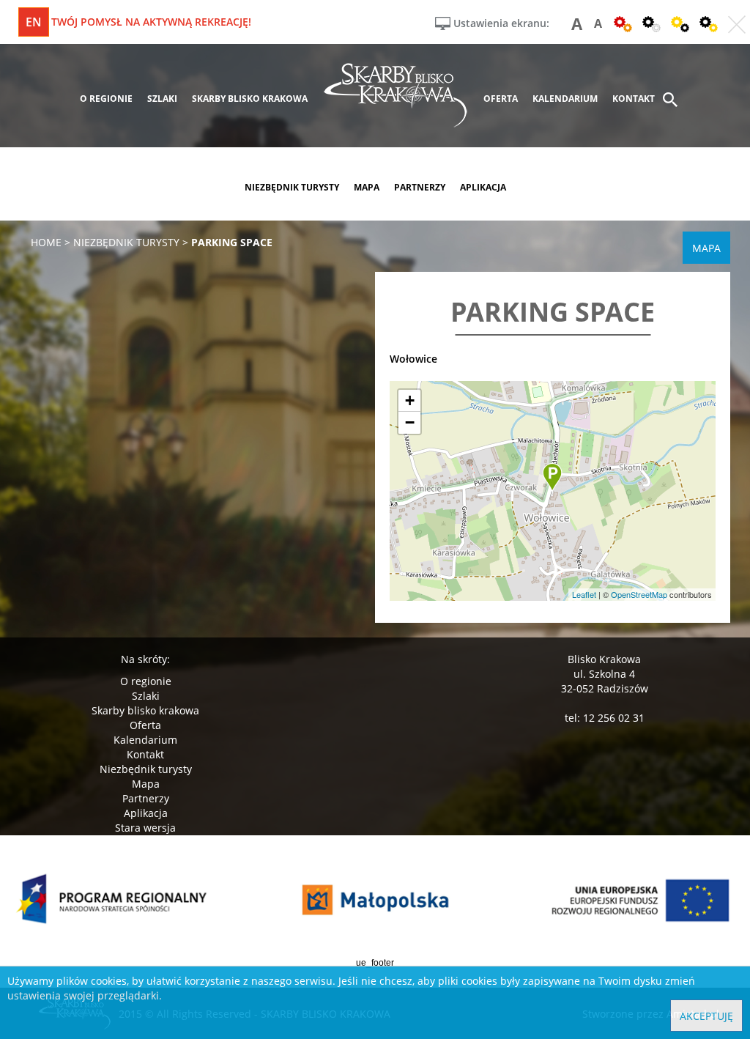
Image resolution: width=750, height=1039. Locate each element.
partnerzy (419, 187)
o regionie (106, 98)
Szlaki (146, 696)
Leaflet (584, 594)
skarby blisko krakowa (250, 98)
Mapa (146, 784)
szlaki (162, 98)
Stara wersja (145, 828)
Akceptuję (706, 1016)
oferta (500, 98)
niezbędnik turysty (292, 187)
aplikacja (483, 187)
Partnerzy (145, 798)
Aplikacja (146, 813)
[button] (552, 477)
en (34, 22)
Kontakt (145, 754)
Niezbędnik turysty (146, 769)
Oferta (145, 725)
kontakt (633, 98)
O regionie (145, 681)
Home (46, 242)
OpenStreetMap (639, 594)
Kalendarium (145, 740)
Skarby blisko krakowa (145, 710)
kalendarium (565, 98)
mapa (366, 187)
